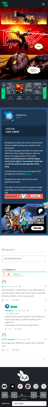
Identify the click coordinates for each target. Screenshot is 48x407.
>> (43, 395)
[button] (44, 93)
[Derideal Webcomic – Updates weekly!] (5, 4)
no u (17, 314)
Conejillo (9, 311)
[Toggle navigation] (43, 4)
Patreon (28, 174)
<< (4, 395)
